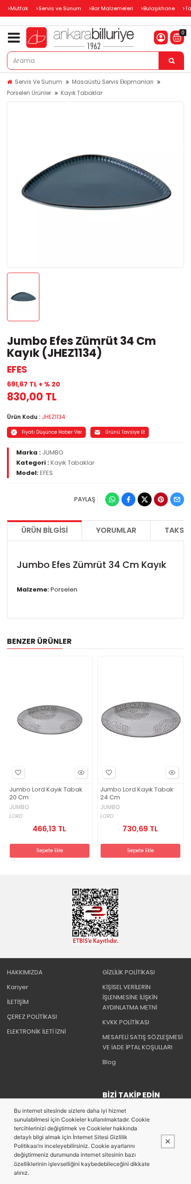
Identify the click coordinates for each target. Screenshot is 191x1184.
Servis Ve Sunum (38, 82)
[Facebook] (128, 499)
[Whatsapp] (112, 499)
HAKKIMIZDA (25, 972)
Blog (109, 1062)
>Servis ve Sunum (58, 8)
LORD (16, 816)
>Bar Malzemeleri (111, 8)
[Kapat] (168, 1141)
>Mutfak (17, 8)
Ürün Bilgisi (44, 530)
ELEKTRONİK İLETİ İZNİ (36, 1031)
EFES (17, 369)
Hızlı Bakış (81, 772)
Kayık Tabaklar (81, 93)
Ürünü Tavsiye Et (125, 432)
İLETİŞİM (18, 1001)
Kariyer (17, 987)
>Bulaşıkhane (157, 8)
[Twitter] (145, 499)
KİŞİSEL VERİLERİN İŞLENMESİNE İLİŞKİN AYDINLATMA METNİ (130, 997)
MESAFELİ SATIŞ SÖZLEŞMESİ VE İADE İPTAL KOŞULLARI (142, 1042)
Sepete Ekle (49, 850)
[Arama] (171, 60)
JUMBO (53, 452)
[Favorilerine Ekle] (18, 772)
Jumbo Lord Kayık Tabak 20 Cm (46, 794)
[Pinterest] (161, 499)
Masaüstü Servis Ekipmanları (112, 82)
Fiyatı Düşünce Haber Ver (52, 432)
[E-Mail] (177, 499)
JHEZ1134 (53, 417)
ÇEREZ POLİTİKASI (32, 1016)
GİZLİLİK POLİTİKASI (128, 972)
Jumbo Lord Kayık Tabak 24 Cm (136, 794)
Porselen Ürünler (29, 93)
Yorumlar (116, 530)
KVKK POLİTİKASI (125, 1022)
